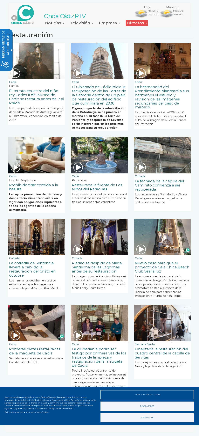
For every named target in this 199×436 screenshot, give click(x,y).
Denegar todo (147, 406)
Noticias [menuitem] (53, 23)
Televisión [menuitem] (80, 23)
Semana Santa (145, 344)
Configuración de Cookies (147, 395)
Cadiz (13, 82)
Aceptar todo (147, 418)
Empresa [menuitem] (108, 23)
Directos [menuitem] (136, 23)
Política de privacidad (13, 412)
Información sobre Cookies (37, 412)
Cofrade (140, 176)
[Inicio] (24, 14)
